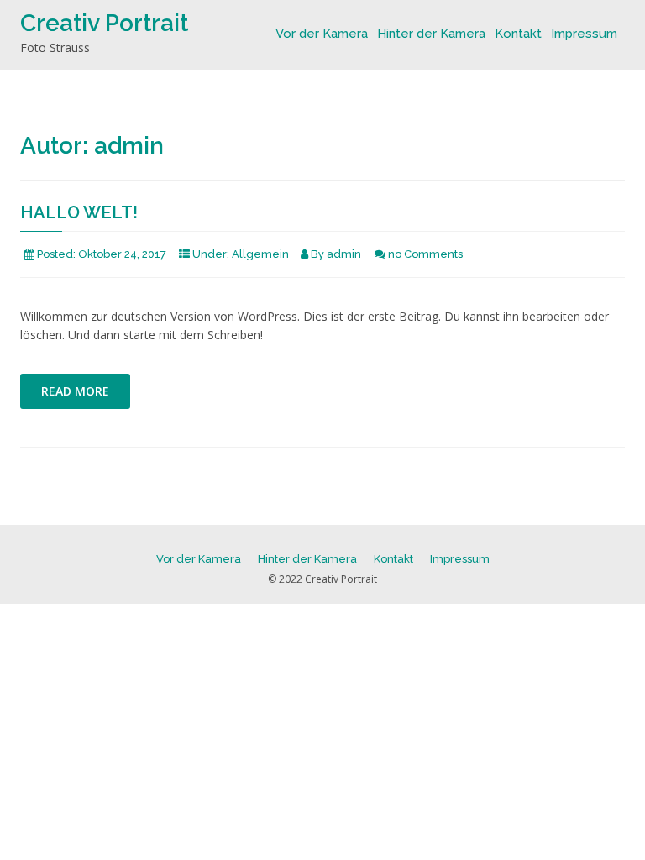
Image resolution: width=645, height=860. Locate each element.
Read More (75, 391)
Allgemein (260, 254)
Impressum (584, 33)
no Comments (425, 254)
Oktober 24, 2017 (122, 254)
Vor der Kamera (321, 33)
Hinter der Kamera (431, 33)
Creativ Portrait (104, 23)
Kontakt (518, 33)
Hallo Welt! (79, 212)
